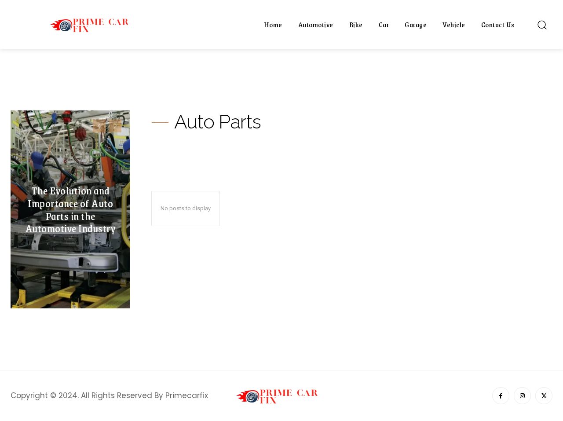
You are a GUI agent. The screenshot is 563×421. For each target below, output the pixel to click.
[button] (541, 24)
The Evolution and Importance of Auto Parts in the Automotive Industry (70, 209)
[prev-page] (99, 125)
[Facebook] (500, 395)
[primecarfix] (94, 24)
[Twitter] (543, 395)
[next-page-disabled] (115, 125)
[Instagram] (522, 395)
